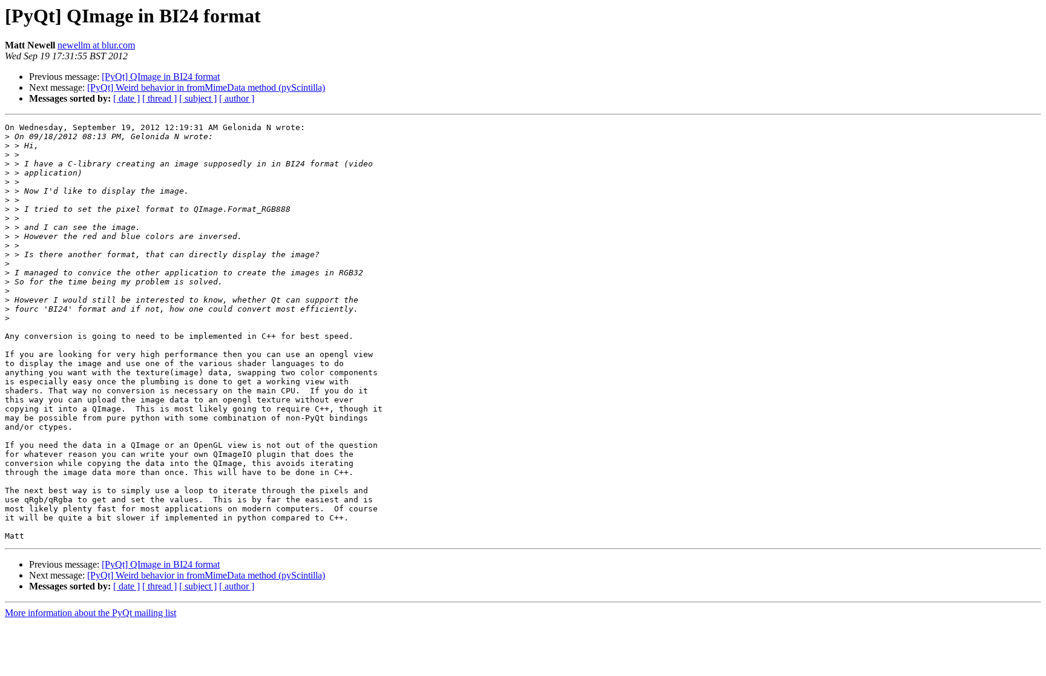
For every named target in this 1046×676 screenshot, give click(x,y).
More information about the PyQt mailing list (90, 613)
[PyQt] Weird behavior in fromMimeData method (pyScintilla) (206, 87)
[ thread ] (159, 98)
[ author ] (236, 98)
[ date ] (126, 98)
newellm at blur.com (96, 45)
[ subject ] (198, 98)
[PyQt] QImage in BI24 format (161, 76)
